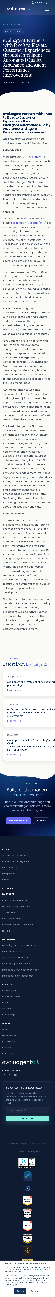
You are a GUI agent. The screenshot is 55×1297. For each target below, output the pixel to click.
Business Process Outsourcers (17, 924)
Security (6, 1008)
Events (5, 1002)
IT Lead (6, 930)
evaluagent (35, 156)
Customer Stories (11, 996)
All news (41, 820)
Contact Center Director (14, 900)
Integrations (8, 873)
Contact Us (8, 1053)
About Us (6, 1029)
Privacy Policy (34, 1151)
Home (6, 24)
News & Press (17, 24)
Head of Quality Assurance (16, 906)
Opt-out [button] (35, 1291)
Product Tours (9, 867)
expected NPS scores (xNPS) (29, 223)
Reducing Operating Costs (16, 963)
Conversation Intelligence (15, 861)
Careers (6, 1047)
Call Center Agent (11, 918)
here (47, 1267)
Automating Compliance (15, 957)
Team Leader (9, 912)
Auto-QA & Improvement (15, 855)
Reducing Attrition (11, 951)
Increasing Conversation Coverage (20, 969)
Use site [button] (20, 1291)
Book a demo (16, 820)
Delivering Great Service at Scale (19, 945)
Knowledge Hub (10, 990)
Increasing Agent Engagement (18, 975)
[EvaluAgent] (18, 9)
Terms (20, 1151)
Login (46, 2)
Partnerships (8, 1041)
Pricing (5, 879)
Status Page (8, 1014)
